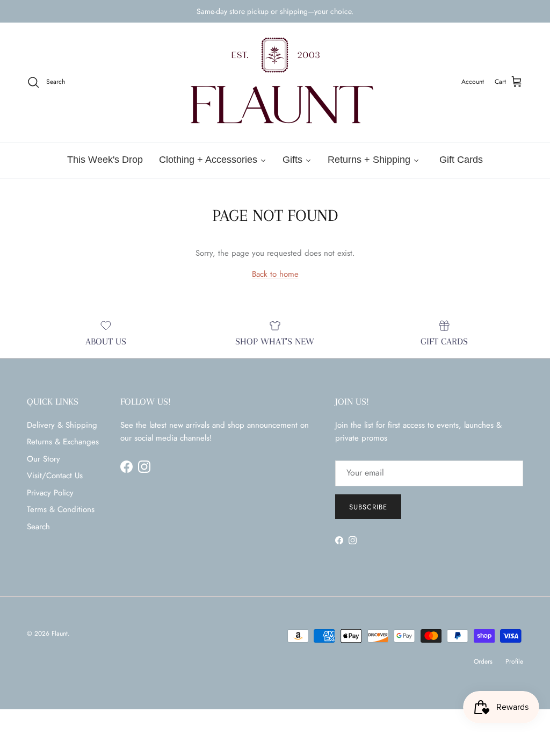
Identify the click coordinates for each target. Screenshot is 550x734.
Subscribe (368, 507)
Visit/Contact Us (55, 475)
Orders (483, 661)
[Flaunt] (275, 82)
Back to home (275, 274)
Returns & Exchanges (63, 442)
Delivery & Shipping (62, 425)
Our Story (43, 459)
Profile (514, 661)
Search (38, 526)
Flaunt (60, 633)
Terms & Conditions (61, 509)
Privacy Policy (50, 493)
